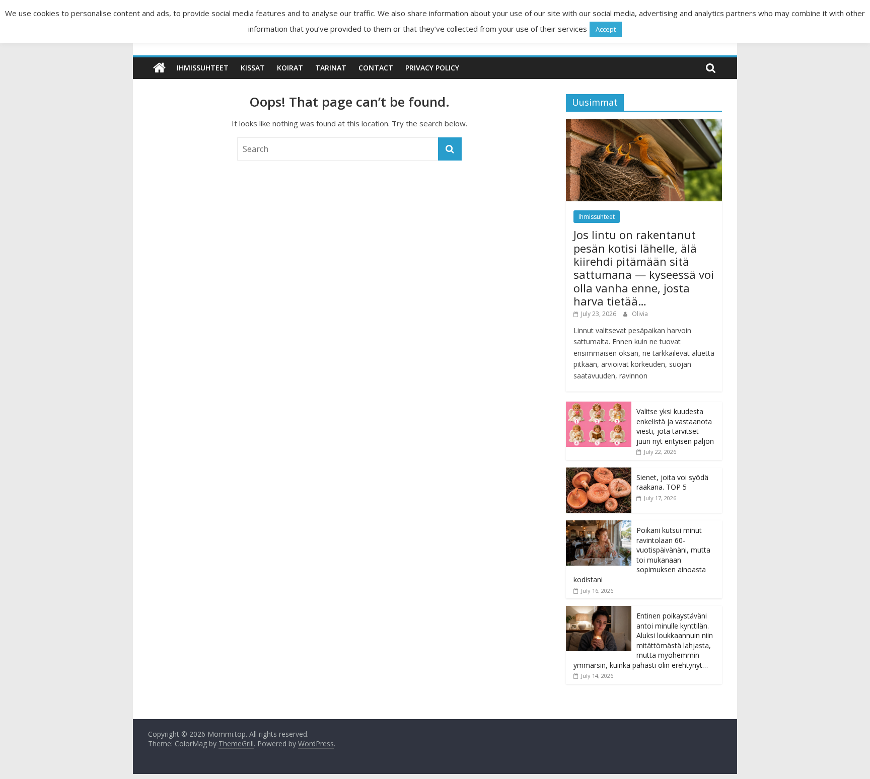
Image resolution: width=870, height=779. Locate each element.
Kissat (253, 67)
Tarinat (330, 67)
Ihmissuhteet (203, 67)
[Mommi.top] (159, 68)
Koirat (290, 67)
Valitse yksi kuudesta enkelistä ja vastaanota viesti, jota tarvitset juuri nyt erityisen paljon (675, 426)
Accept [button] (606, 29)
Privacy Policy (432, 67)
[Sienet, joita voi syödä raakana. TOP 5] (598, 473)
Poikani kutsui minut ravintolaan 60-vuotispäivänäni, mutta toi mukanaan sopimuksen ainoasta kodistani (641, 554)
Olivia (640, 313)
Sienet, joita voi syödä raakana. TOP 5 (672, 482)
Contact (375, 67)
